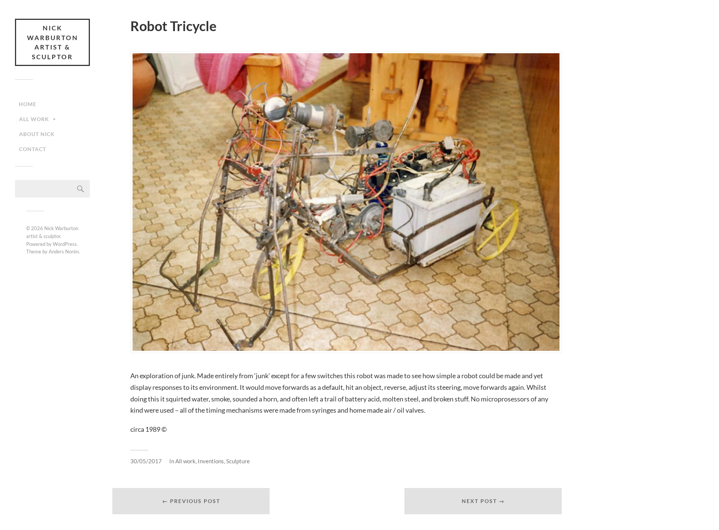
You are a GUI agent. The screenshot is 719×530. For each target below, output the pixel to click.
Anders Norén (64, 252)
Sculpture (238, 461)
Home (27, 104)
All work (34, 119)
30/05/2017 (146, 461)
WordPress (65, 244)
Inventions (211, 461)
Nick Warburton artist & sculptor (52, 42)
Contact (32, 149)
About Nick (37, 134)
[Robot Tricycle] (346, 202)
